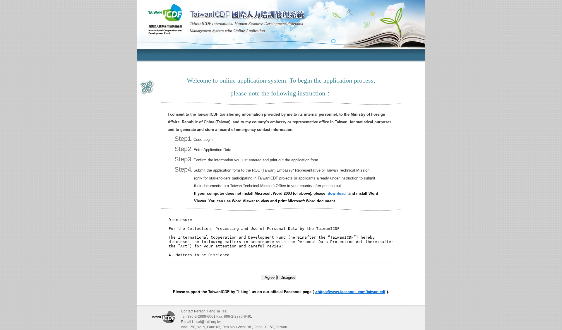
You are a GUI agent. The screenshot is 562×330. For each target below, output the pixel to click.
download (337, 193)
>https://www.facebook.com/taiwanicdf (350, 292)
